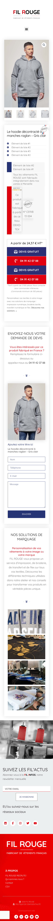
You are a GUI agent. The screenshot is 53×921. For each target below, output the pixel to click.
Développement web (26, 910)
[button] (26, 29)
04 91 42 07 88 (37, 362)
